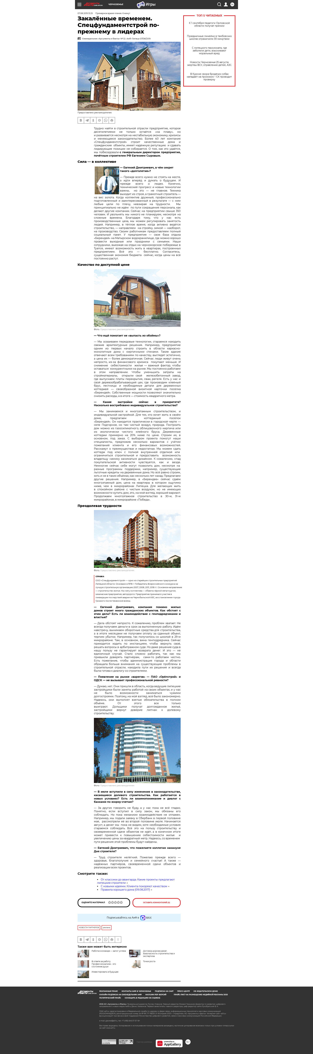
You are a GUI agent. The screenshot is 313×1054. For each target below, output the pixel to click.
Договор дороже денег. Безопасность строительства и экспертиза (159, 953)
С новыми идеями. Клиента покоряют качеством (134, 886)
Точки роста (149, 961)
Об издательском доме (206, 991)
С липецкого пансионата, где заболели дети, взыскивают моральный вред (209, 51)
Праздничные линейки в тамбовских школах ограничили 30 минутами (209, 37)
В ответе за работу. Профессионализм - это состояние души (104, 964)
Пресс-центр (183, 991)
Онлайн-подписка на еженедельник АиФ (120, 995)
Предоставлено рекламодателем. (117, 329)
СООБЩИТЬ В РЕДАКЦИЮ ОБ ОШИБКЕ (142, 998)
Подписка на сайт (164, 991)
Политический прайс (110, 998)
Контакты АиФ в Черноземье (136, 991)
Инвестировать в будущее (105, 972)
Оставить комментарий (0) (156, 903)
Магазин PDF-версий (155, 995)
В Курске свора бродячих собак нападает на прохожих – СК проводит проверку (209, 77)
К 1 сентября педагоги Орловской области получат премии (209, 24)
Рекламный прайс (108, 991)
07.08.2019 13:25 (85, 13)
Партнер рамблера (144, 1042)
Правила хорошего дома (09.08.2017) (125, 889)
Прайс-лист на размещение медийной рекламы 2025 (201, 995)
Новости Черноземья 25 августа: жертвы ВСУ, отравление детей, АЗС (209, 63)
